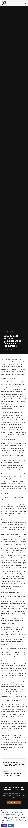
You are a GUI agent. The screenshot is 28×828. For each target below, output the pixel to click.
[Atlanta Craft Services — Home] (4, 3)
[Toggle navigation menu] (25, 3)
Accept (11, 825)
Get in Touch (14, 802)
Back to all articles (10, 332)
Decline (4, 825)
